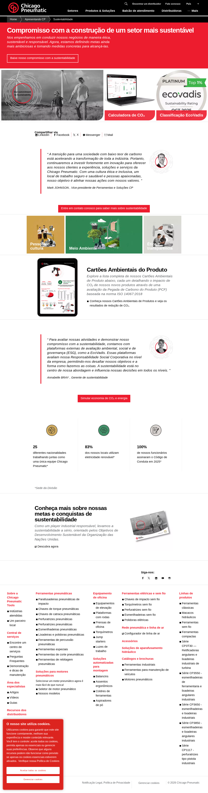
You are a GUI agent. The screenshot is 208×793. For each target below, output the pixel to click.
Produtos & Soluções (100, 10)
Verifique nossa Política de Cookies (38, 761)
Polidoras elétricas (136, 620)
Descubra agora (48, 546)
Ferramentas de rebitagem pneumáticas (55, 662)
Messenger (93, 135)
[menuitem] (73, 12)
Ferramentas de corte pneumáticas (61, 654)
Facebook (63, 135)
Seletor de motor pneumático (57, 689)
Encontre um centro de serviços (18, 647)
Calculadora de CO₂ (126, 115)
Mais (195, 10)
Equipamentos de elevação (105, 605)
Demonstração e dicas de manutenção (19, 670)
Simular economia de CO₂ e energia (104, 398)
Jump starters (100, 639)
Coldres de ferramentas (103, 693)
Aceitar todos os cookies (33, 770)
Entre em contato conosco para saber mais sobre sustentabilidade (104, 208)
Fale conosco (173, 3)
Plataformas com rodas (103, 615)
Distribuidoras (172, 10)
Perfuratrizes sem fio (137, 609)
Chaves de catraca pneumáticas (59, 614)
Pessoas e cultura (39, 246)
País (188, 3)
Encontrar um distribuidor (146, 3)
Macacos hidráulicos (189, 615)
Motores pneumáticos (138, 679)
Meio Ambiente (83, 248)
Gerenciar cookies (148, 783)
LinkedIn (43, 135)
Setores (72, 10)
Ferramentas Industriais (139, 664)
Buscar (126, 4)
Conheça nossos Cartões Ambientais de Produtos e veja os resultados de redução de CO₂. (128, 303)
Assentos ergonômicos (104, 684)
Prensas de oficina (103, 624)
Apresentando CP (35, 19)
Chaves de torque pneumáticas (58, 609)
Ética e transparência (160, 246)
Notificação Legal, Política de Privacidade (106, 782)
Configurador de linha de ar (142, 633)
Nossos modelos (49, 693)
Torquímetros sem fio (138, 604)
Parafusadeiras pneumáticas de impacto (58, 601)
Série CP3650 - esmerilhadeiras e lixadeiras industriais (192, 711)
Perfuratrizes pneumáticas (55, 619)
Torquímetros (104, 632)
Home (13, 19)
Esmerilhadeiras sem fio (140, 614)
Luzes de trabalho (102, 649)
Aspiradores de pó (103, 703)
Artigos (14, 692)
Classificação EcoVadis (181, 115)
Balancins (102, 676)
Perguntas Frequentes (17, 659)
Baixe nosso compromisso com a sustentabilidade (42, 58)
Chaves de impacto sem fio (142, 599)
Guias (13, 702)
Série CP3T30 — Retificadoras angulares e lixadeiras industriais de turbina (190, 654)
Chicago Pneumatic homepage (27, 8)
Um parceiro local (18, 623)
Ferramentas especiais (53, 649)
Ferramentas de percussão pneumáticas (55, 642)
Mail (110, 135)
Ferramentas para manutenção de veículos (146, 672)
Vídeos (14, 697)
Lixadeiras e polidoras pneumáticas (61, 634)
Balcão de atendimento (138, 10)
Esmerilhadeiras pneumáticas (57, 629)
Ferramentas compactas (190, 634)
